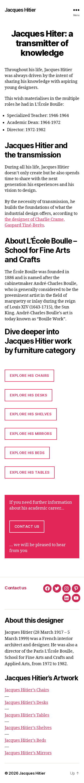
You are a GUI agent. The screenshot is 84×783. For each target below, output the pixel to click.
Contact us (26, 526)
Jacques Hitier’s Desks (26, 702)
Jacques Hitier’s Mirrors (28, 753)
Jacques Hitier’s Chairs (27, 690)
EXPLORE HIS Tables (30, 472)
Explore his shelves (31, 414)
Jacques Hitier (20, 9)
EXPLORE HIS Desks (28, 395)
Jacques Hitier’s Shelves (28, 728)
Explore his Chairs (29, 375)
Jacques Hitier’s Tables (27, 715)
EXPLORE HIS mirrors (31, 433)
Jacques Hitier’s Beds (25, 740)
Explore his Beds (27, 453)
